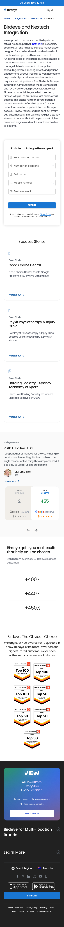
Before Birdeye (19, 491)
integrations (20, 19)
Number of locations (26, 166)
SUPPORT (32, 895)
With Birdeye (45, 491)
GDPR (52, 908)
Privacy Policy (45, 214)
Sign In (50, 10)
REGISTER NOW (32, 813)
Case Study (15, 260)
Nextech (37, 44)
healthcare (36, 19)
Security (43, 908)
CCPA (21, 912)
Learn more (14, 481)
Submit (32, 205)
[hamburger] (57, 10)
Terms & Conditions (15, 908)
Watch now (16, 295)
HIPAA (14, 912)
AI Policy (30, 912)
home (7, 19)
